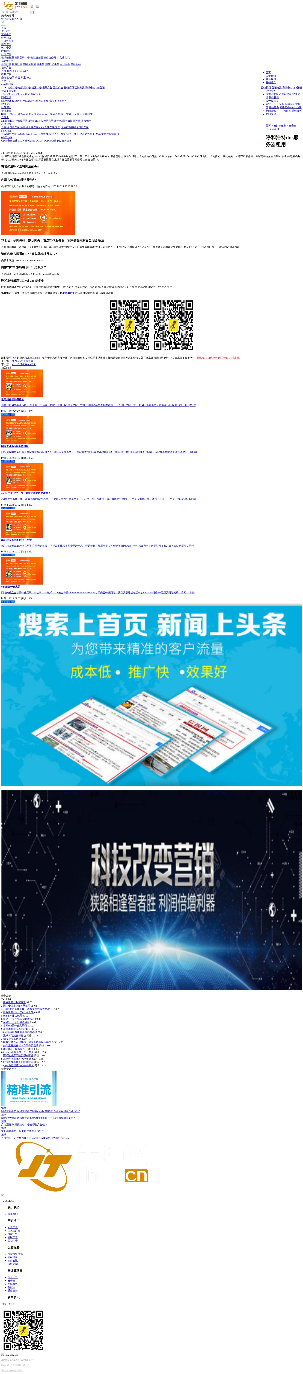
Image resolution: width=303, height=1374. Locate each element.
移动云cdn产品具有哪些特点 (19, 1019)
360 (14, 71)
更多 (15, 1068)
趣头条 (40, 64)
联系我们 (6, 51)
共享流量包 (112, 134)
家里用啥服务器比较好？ (17, 1029)
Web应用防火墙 (24, 120)
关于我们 (6, 31)
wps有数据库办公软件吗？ (19, 1065)
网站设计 (6, 100)
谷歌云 (62, 114)
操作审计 (78, 120)
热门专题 (6, 47)
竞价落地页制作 (58, 100)
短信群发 (6, 18)
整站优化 (36, 94)
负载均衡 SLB (46, 134)
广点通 (60, 57)
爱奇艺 (5, 77)
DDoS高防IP (8, 120)
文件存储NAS (36, 127)
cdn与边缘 (6, 137)
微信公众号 (50, 57)
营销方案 (277, 87)
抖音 (17, 77)
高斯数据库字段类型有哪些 (18, 1055)
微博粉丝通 (7, 57)
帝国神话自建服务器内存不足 (20, 1032)
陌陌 (67, 57)
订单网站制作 (41, 100)
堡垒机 (58, 120)
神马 (19, 71)
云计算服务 (7, 41)
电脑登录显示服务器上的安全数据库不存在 (27, 1042)
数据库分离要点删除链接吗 (18, 1062)
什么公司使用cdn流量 (24, 364)
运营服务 (6, 37)
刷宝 (23, 77)
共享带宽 (101, 134)
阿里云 (5, 114)
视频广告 (6, 74)
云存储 (5, 127)
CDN (4, 140)
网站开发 (28, 100)
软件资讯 (6, 104)
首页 (3, 27)
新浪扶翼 (6, 64)
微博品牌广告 (22, 57)
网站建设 (6, 97)
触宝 (78, 64)
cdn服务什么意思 (12, 1015)
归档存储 (83, 127)
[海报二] (151, 989)
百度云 (29, 114)
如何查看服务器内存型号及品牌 (21, 1045)
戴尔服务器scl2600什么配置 (18, 1012)
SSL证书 (38, 120)
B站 (29, 77)
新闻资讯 (6, 44)
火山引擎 (88, 114)
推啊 (47, 64)
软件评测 (6, 107)
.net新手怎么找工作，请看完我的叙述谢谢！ (27, 1009)
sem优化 (25, 94)
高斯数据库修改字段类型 (17, 1058)
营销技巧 (266, 87)
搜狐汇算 (17, 64)
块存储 (24, 127)
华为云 (21, 114)
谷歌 (25, 71)
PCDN (47, 140)
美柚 (73, 64)
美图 (25, 64)
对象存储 (14, 127)
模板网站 (17, 100)
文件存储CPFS (52, 127)
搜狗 (9, 71)
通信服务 (297, 110)
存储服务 (6, 124)
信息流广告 (7, 61)
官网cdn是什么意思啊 (15, 1025)
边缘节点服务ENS (61, 140)
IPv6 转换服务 (87, 134)
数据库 (287, 110)
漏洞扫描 (67, 120)
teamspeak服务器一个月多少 (18, 1052)
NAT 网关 (60, 134)
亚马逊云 (39, 114)
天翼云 (78, 114)
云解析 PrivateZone (28, 134)
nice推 (4, 84)
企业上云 (6, 110)
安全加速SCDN (15, 140)
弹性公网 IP (72, 134)
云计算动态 (51, 114)
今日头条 (65, 64)
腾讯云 (13, 114)
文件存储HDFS (69, 127)
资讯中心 (287, 87)
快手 (12, 77)
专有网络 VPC (9, 134)
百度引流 (17, 18)
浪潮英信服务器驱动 (14, 1035)
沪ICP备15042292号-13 (11, 1370)
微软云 (70, 114)
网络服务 (6, 130)
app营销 (297, 87)
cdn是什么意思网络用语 (16, 1022)
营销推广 (6, 34)
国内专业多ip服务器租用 (16, 1005)
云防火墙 (48, 120)
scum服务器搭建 (12, 1039)
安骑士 (87, 120)
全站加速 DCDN (34, 140)
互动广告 (6, 81)
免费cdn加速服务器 (22, 361)
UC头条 (54, 64)
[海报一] (151, 785)
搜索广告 (6, 67)
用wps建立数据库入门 (15, 1048)
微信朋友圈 (36, 57)
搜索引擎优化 (8, 90)
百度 (3, 71)
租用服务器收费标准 (14, 1002)
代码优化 (6, 94)
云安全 (5, 117)
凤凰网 (32, 64)
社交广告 (6, 54)
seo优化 (16, 94)
